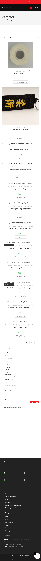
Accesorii (19, 20)
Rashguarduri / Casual (11, 379)
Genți (18, 186)
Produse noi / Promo (10, 385)
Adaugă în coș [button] (20, 138)
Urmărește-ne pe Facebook (13, 407)
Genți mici (26, 186)
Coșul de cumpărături (24, 555)
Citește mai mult (20, 257)
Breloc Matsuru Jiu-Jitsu (20, 130)
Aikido (23, 147)
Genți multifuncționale (26, 325)
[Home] (2, 20)
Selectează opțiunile (20, 82)
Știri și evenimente (10, 497)
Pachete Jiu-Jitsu (9, 374)
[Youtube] (9, 469)
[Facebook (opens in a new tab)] (3, 2)
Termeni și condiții (10, 508)
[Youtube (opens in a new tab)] (7, 2)
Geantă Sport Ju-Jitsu (20, 327)
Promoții (7, 531)
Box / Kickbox (26, 70)
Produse (7, 494)
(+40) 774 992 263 (15, 544)
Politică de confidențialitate (13, 505)
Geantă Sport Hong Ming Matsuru (20, 209)
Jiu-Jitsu (32, 70)
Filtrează (34, 402)
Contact (7, 502)
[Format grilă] (18, 32)
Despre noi (8, 499)
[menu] (27, 2)
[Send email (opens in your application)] (9, 2)
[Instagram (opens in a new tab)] (5, 2)
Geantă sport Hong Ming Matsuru (21, 189)
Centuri (7, 369)
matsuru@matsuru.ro (16, 547)
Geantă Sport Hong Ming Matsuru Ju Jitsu (20, 248)
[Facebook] (4, 469)
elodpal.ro (28, 559)
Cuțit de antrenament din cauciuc (20, 149)
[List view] (22, 32)
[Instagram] (7, 469)
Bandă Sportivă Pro (20, 73)
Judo (35, 70)
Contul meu (14, 555)
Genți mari (26, 246)
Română (28, 2)
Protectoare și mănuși (20, 71)
